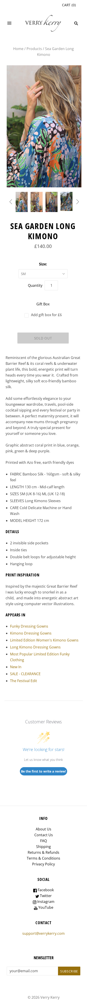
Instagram (45, 901)
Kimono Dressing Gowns (31, 633)
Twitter (45, 895)
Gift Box (43, 304)
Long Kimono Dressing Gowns (35, 647)
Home (18, 48)
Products (34, 48)
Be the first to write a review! (43, 771)
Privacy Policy (43, 864)
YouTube (45, 907)
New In (15, 666)
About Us (43, 829)
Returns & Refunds (43, 852)
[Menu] (9, 23)
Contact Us (43, 834)
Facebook (45, 889)
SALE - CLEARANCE (25, 673)
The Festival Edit (23, 680)
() (69, 5)
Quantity (35, 285)
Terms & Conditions (43, 858)
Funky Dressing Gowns (29, 626)
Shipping (43, 846)
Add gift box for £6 (46, 314)
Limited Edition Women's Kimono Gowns (44, 640)
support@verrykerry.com (43, 933)
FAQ (43, 840)
